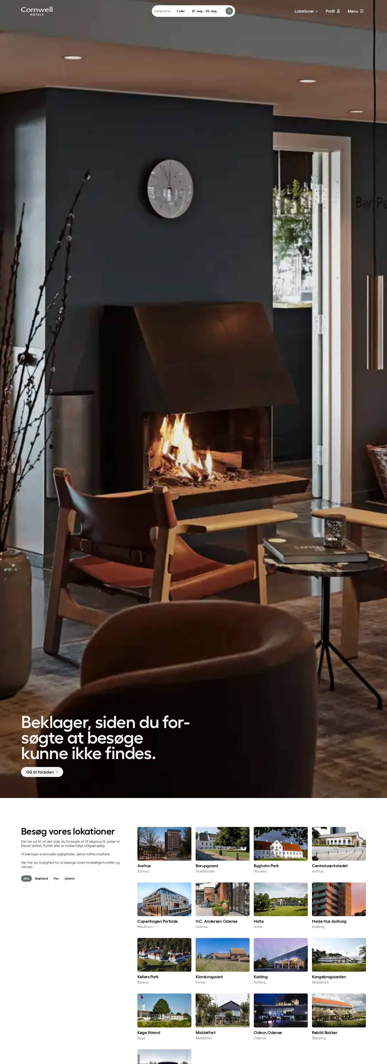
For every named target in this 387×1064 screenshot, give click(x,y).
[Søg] (229, 11)
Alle (26, 878)
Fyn (56, 878)
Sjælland (41, 878)
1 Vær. (181, 11)
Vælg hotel (162, 11)
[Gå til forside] (37, 11)
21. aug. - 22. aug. (204, 11)
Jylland (69, 878)
